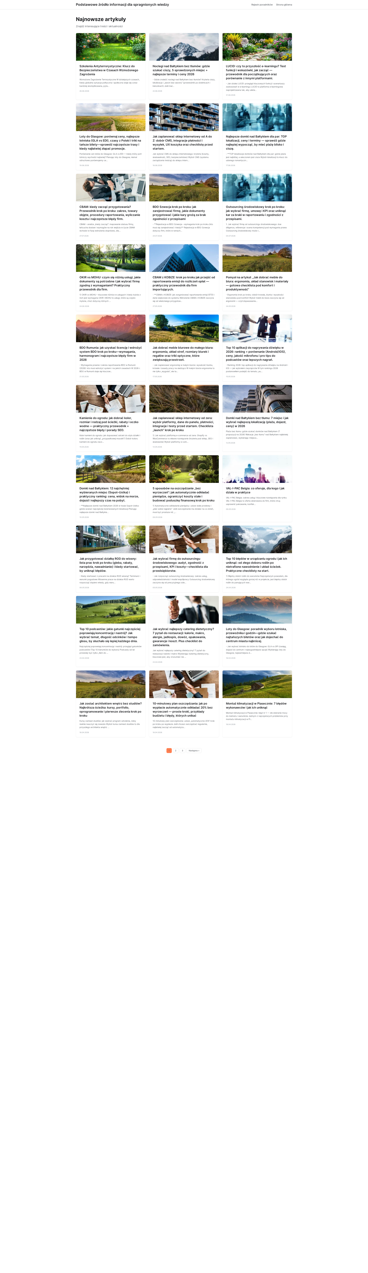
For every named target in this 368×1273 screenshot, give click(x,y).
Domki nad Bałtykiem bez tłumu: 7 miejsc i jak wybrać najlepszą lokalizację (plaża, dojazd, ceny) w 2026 (257, 422)
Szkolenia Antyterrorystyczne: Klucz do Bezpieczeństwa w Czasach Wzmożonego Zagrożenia (108, 70)
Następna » (194, 750)
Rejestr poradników (262, 4)
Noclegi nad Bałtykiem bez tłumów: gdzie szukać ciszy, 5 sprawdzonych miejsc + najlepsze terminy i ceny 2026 (181, 70)
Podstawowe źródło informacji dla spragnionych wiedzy (122, 4)
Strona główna (284, 4)
